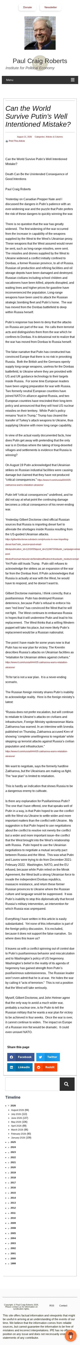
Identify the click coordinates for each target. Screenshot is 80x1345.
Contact (63, 1305)
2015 (13, 1193)
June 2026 (16, 1118)
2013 (13, 1203)
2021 (13, 1162)
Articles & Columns (54, 137)
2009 (13, 1223)
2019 (13, 1172)
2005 (13, 1233)
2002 (13, 1248)
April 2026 (16, 1126)
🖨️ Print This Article (15, 141)
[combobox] (32, 1084)
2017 (13, 1182)
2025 (13, 1142)
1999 (13, 1263)
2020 (13, 1167)
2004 (13, 1238)
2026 (13, 1105)
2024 (13, 1147)
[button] (41, 80)
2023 (13, 1152)
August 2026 (17, 1110)
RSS (51, 1305)
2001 (13, 1253)
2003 (13, 1243)
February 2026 (18, 1134)
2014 (13, 1198)
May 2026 (16, 1122)
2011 (13, 1213)
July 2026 (16, 1114)
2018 (13, 1177)
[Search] (67, 1084)
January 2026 (18, 1137)
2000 (13, 1258)
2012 (13, 1208)
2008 (13, 1228)
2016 (13, 1187)
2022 (13, 1157)
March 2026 (17, 1129)
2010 (13, 1218)
